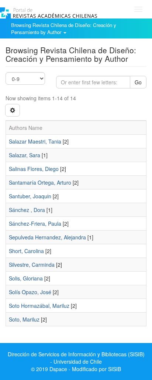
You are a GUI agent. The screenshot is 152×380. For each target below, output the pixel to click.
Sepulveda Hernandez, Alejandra (47, 237)
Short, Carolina (26, 251)
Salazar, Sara (24, 155)
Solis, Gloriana (26, 278)
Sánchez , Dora (27, 209)
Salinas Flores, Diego (34, 168)
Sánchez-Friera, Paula (35, 223)
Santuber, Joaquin (30, 196)
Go (138, 82)
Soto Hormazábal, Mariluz (39, 305)
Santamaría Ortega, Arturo (40, 182)
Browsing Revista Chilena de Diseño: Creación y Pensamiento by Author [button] (63, 28)
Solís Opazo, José (30, 292)
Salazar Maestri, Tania (35, 141)
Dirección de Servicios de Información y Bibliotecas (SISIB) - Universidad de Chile (76, 357)
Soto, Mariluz (24, 319)
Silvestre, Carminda (32, 264)
